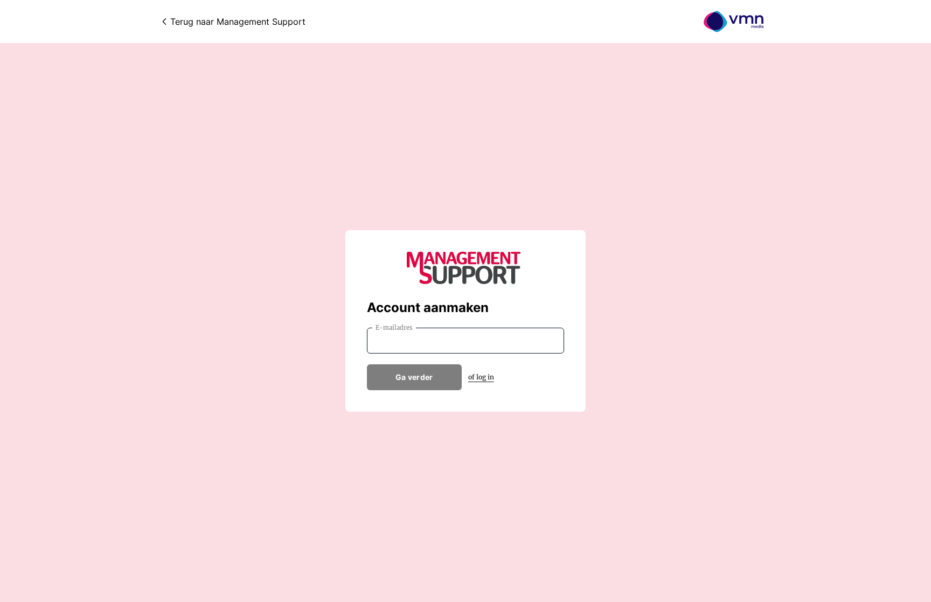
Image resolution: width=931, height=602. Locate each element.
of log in (481, 377)
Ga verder (414, 377)
